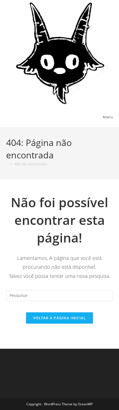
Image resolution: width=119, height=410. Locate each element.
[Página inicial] (7, 163)
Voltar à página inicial (59, 317)
